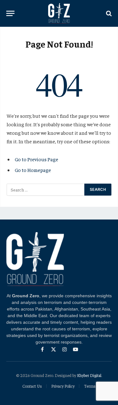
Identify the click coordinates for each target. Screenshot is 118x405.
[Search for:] (46, 190)
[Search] (108, 13)
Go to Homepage (33, 170)
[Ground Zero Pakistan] (59, 13)
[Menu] (10, 13)
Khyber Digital (89, 375)
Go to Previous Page (36, 159)
